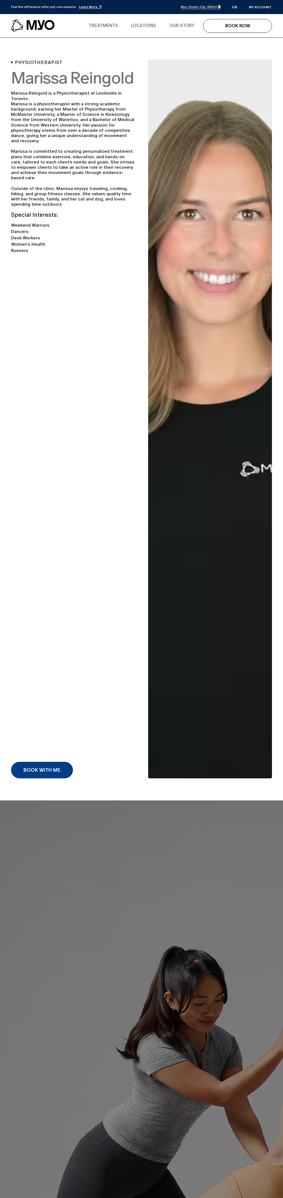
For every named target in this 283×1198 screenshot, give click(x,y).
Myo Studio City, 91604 (199, 7)
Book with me (42, 770)
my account (260, 7)
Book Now (237, 25)
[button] (234, 7)
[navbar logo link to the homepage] (33, 26)
